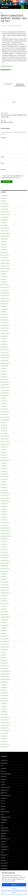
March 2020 (3, 379)
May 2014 (3, 514)
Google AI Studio (5, 811)
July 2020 (3, 368)
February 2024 (4, 255)
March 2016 (3, 474)
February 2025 (4, 228)
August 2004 (4, 733)
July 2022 (3, 306)
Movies (2, 841)
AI (1, 765)
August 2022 (4, 303)
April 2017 (3, 455)
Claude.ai (3, 779)
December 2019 (4, 387)
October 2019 (4, 392)
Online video (4, 849)
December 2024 (4, 233)
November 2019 (4, 390)
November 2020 (4, 357)
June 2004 (3, 738)
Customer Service (5, 787)
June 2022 (3, 309)
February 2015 (4, 492)
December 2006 (4, 671)
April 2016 (3, 471)
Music (2, 844)
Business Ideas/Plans (5, 773)
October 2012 (4, 565)
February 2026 (4, 206)
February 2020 (4, 382)
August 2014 (4, 506)
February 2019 (4, 411)
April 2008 (3, 636)
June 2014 (3, 511)
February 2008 (4, 638)
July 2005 (3, 703)
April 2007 (3, 660)
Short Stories (4, 863)
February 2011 (4, 603)
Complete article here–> (7, 66)
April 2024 (3, 249)
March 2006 (3, 695)
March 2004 (3, 741)
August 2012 (4, 571)
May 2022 (3, 311)
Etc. (2, 13)
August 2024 (4, 238)
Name (2, 157)
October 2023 (4, 265)
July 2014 (3, 509)
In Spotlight (3, 819)
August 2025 (4, 220)
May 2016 (3, 468)
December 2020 (4, 355)
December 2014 (4, 498)
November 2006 (4, 673)
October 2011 (4, 590)
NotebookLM (4, 846)
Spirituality (3, 868)
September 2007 (4, 646)
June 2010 (3, 609)
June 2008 (3, 630)
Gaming (2, 806)
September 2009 (4, 617)
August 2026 (4, 195)
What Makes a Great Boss (7, 121)
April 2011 (3, 601)
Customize (14, 888)
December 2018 (4, 417)
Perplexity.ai (3, 855)
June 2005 (3, 706)
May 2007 (3, 657)
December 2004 (4, 722)
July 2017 (3, 449)
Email (2, 163)
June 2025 (3, 222)
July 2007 (3, 652)
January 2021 (4, 352)
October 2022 (4, 298)
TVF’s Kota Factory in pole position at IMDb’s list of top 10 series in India (13, 115)
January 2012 (4, 584)
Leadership (3, 828)
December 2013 (4, 528)
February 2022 (4, 320)
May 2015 (3, 484)
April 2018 (3, 430)
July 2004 (3, 736)
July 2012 (3, 574)
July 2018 (3, 422)
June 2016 (3, 465)
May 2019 (3, 403)
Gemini (2, 809)
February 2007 (4, 665)
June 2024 (3, 244)
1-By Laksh (3, 760)
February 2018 (4, 436)
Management (4, 830)
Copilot (2, 784)
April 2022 (3, 314)
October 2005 (4, 698)
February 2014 (4, 522)
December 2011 (4, 587)
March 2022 (3, 317)
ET (1, 800)
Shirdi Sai (3, 860)
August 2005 (4, 701)
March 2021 (3, 347)
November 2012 (4, 563)
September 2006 (4, 679)
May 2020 (3, 374)
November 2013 (4, 530)
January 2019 (4, 414)
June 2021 (3, 341)
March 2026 (3, 203)
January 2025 (4, 230)
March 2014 (3, 519)
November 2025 (4, 214)
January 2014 (4, 525)
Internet (2, 822)
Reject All (14, 892)
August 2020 (4, 365)
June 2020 (3, 371)
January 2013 (4, 557)
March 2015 (3, 490)
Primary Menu (26, 7)
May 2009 (3, 622)
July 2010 (3, 606)
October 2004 (4, 728)
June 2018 (3, 425)
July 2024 (3, 241)
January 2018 (4, 438)
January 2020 (4, 384)
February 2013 (4, 555)
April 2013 (3, 549)
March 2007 (3, 663)
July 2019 (3, 398)
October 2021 (4, 330)
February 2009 (4, 625)
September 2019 (4, 395)
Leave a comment (18, 25)
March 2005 (3, 714)
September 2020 (4, 363)
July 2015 (3, 482)
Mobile (2, 836)
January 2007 (4, 668)
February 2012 (4, 582)
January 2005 (4, 719)
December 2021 (4, 325)
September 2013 (4, 536)
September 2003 (4, 744)
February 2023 (4, 287)
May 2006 (3, 690)
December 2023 (4, 260)
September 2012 (4, 568)
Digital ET (3, 792)
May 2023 (3, 279)
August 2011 (4, 595)
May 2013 (3, 546)
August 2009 (4, 619)
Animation (3, 768)
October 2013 (4, 533)
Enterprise (3, 798)
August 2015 (4, 479)
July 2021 (3, 338)
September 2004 (4, 730)
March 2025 (3, 225)
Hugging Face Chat (5, 817)
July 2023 (3, 274)
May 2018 (3, 428)
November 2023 (4, 263)
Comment (4, 137)
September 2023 (4, 268)
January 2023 (4, 290)
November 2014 (4, 501)
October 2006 (4, 676)
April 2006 (3, 692)
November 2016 (4, 460)
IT (1, 825)
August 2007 (4, 649)
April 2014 (3, 517)
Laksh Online (4, 7)
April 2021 (3, 344)
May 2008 (3, 633)
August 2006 (4, 682)
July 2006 (3, 684)
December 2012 (4, 560)
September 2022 (4, 301)
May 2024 (3, 247)
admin (11, 25)
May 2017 (3, 452)
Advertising (3, 763)
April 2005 (3, 711)
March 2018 (3, 433)
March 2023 (3, 284)
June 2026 (3, 198)
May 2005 (3, 709)
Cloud (2, 782)
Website (3, 169)
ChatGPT (3, 776)
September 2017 (4, 444)
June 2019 (3, 401)
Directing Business (5, 795)
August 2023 (4, 271)
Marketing (3, 833)
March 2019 (3, 409)
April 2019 (3, 406)
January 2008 (4, 641)
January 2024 (4, 257)
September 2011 (4, 592)
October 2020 (4, 360)
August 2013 (4, 538)
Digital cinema (4, 790)
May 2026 (3, 201)
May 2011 (3, 598)
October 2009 (4, 614)
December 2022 (4, 292)
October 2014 (4, 503)
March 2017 (3, 457)
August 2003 (4, 746)
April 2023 (3, 282)
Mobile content (4, 838)
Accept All (14, 884)
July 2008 (3, 628)
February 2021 (4, 349)
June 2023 (3, 276)
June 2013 (3, 544)
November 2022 (4, 295)
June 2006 (3, 687)
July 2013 (3, 541)
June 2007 (3, 655)
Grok (2, 814)
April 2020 (3, 376)
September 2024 (4, 236)
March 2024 (3, 252)
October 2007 (4, 644)
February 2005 (4, 717)
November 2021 (4, 328)
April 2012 (3, 579)
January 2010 (4, 611)
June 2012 (3, 576)
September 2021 (4, 333)
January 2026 (4, 209)
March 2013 (3, 552)
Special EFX (3, 865)
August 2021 (4, 336)
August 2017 (4, 447)
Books (2, 771)
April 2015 (3, 487)
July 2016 (3, 463)
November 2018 (4, 419)
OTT (2, 852)
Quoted (2, 857)
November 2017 (4, 441)
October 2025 (4, 217)
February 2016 (4, 476)
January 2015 (4, 495)
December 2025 (4, 211)
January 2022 (4, 322)
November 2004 (4, 725)
